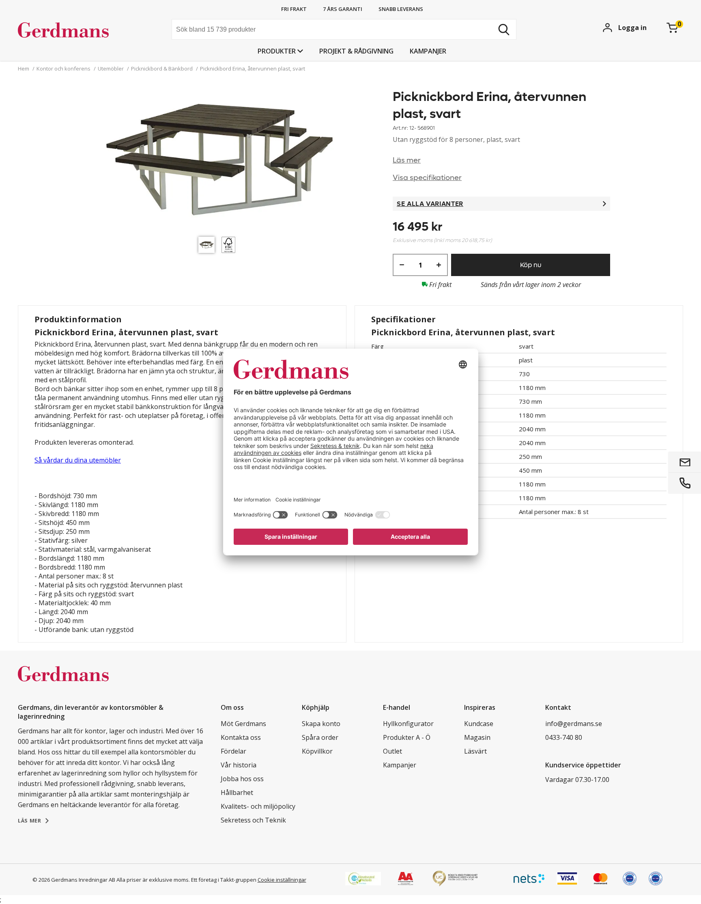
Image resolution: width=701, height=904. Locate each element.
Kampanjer (428, 51)
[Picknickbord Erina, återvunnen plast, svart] (219, 160)
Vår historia (238, 764)
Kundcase (478, 723)
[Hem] (79, 30)
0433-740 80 (563, 737)
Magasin (477, 737)
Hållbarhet (237, 792)
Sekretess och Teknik (253, 820)
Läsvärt (475, 751)
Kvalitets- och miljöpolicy (258, 806)
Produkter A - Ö (406, 737)
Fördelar (233, 751)
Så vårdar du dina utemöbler (77, 460)
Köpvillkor (317, 751)
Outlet (392, 751)
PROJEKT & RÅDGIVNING (356, 51)
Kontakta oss (241, 737)
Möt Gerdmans (243, 723)
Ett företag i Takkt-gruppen (223, 879)
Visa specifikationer (427, 177)
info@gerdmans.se (573, 723)
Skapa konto (321, 723)
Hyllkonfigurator (408, 723)
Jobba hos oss (242, 778)
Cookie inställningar (282, 879)
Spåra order (320, 737)
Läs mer (407, 160)
